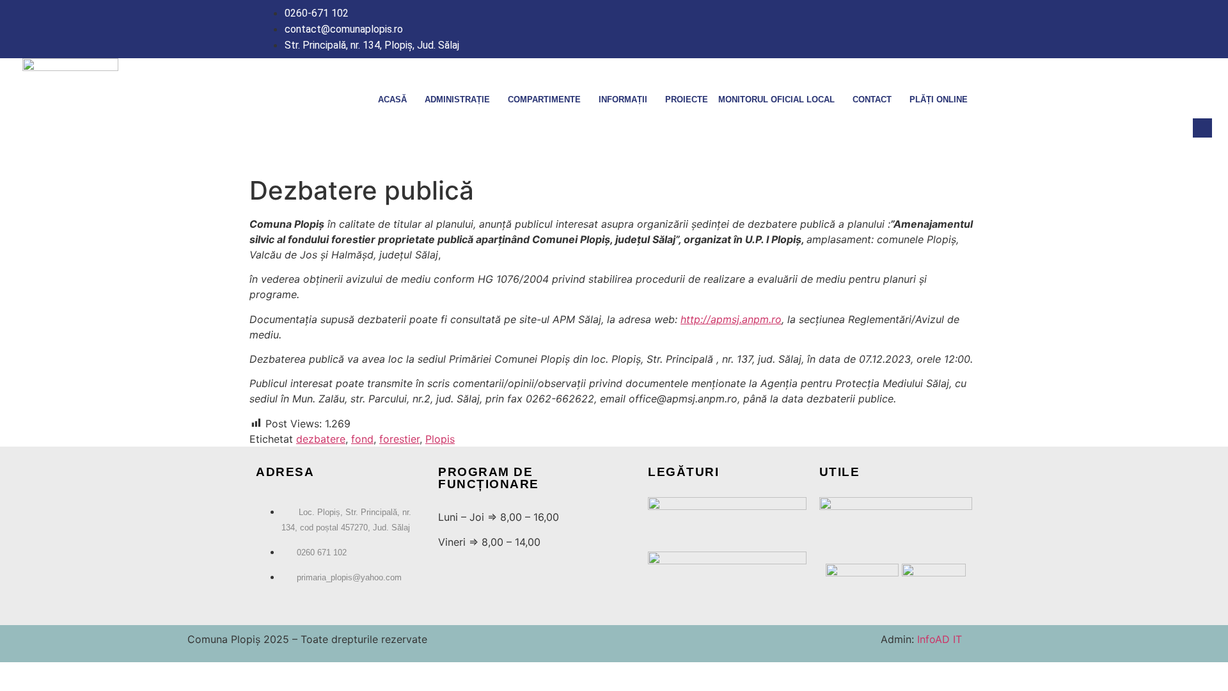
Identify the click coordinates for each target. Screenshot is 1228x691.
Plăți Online (938, 99)
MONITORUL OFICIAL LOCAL (776, 99)
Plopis (440, 439)
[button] (1202, 128)
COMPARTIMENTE (544, 99)
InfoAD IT (938, 639)
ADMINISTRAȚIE (457, 99)
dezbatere (320, 439)
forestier (399, 439)
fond (362, 439)
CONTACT (872, 99)
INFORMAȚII (623, 99)
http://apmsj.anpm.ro (731, 319)
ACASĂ (392, 99)
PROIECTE (686, 99)
